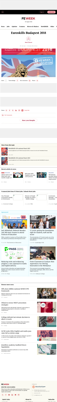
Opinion (14, 26)
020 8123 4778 (37, 393)
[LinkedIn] (12, 395)
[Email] (18, 395)
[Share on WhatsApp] (6, 110)
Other (52, 26)
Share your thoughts (28, 120)
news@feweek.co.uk (38, 395)
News (3, 26)
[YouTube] (15, 395)
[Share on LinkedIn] (16, 110)
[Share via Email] (19, 110)
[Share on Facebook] (9, 110)
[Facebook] (6, 395)
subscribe (51, 12)
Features (22, 26)
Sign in (42, 12)
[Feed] (2, 395)
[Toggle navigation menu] (2, 12)
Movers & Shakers (33, 26)
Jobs (8, 26)
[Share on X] (13, 110)
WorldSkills (44, 26)
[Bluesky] (9, 395)
